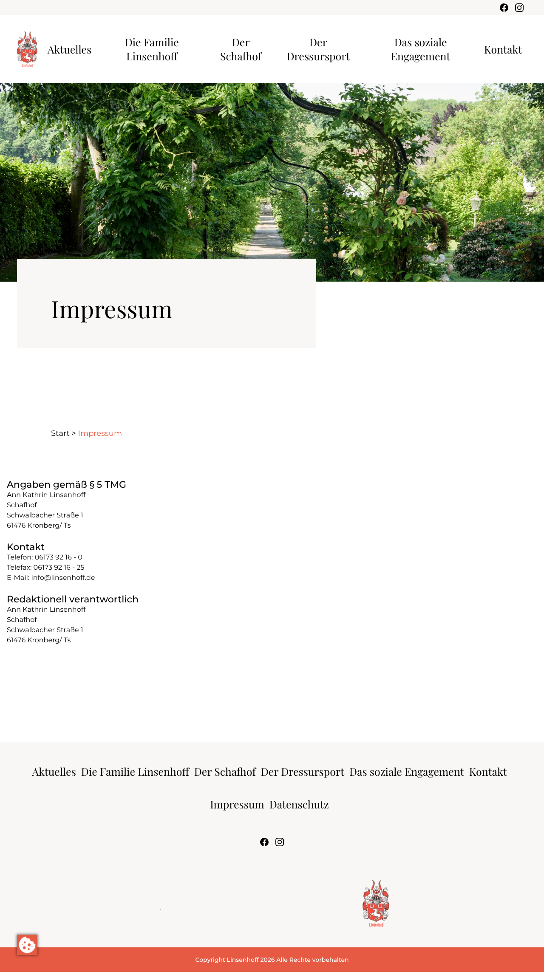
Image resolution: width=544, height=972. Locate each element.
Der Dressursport (318, 49)
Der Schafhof (240, 49)
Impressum (237, 804)
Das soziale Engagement (420, 49)
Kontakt (503, 49)
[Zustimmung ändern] (27, 945)
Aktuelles (69, 49)
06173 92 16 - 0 (58, 558)
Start (60, 433)
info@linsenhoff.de (63, 578)
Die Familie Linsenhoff (152, 49)
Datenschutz (299, 804)
